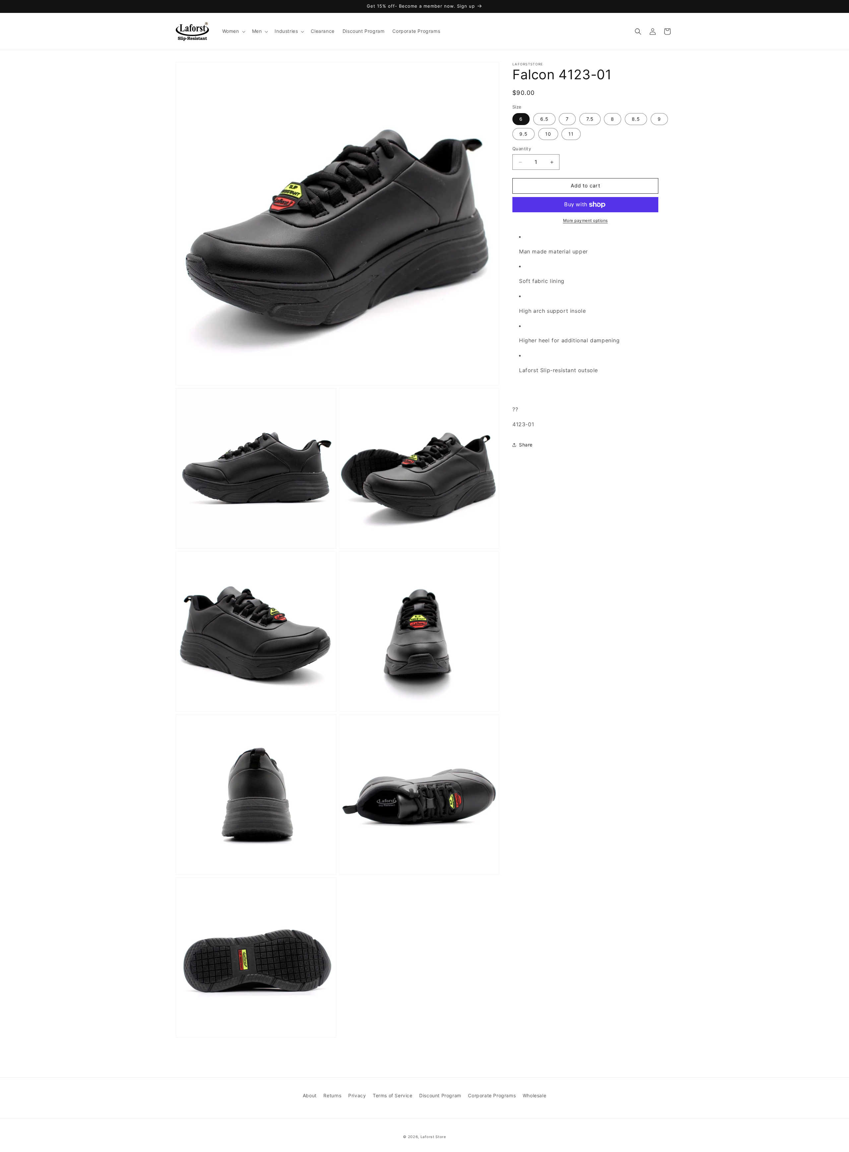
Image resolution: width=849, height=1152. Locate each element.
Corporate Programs (492, 1095)
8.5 (636, 119)
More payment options (585, 220)
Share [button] (526, 445)
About (310, 1095)
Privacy (357, 1095)
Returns (332, 1095)
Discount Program (440, 1095)
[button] (233, 31)
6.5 (544, 119)
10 (548, 134)
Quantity (521, 149)
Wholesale (534, 1095)
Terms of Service (393, 1095)
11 (571, 134)
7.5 (590, 119)
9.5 (523, 134)
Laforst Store (433, 1136)
